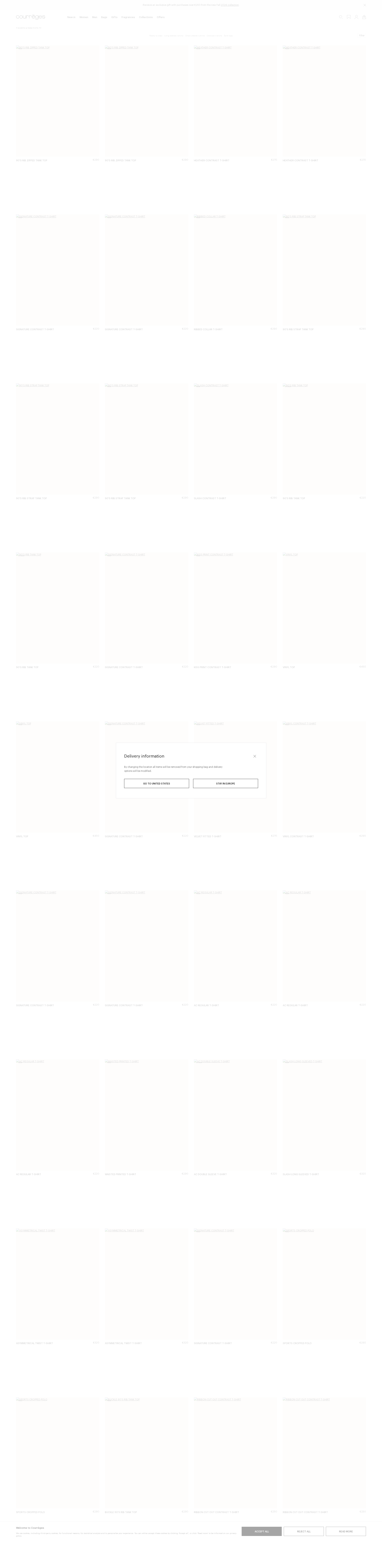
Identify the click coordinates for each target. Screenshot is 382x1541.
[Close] (255, 756)
